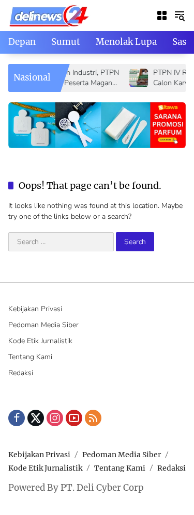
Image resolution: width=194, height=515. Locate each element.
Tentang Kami (30, 357)
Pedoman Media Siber (43, 325)
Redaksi (20, 373)
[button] (179, 15)
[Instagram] (55, 418)
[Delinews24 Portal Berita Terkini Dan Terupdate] (49, 15)
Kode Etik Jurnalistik (40, 341)
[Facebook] (16, 418)
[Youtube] (74, 418)
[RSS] (93, 418)
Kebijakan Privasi (35, 309)
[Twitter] (35, 418)
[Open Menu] (162, 15)
